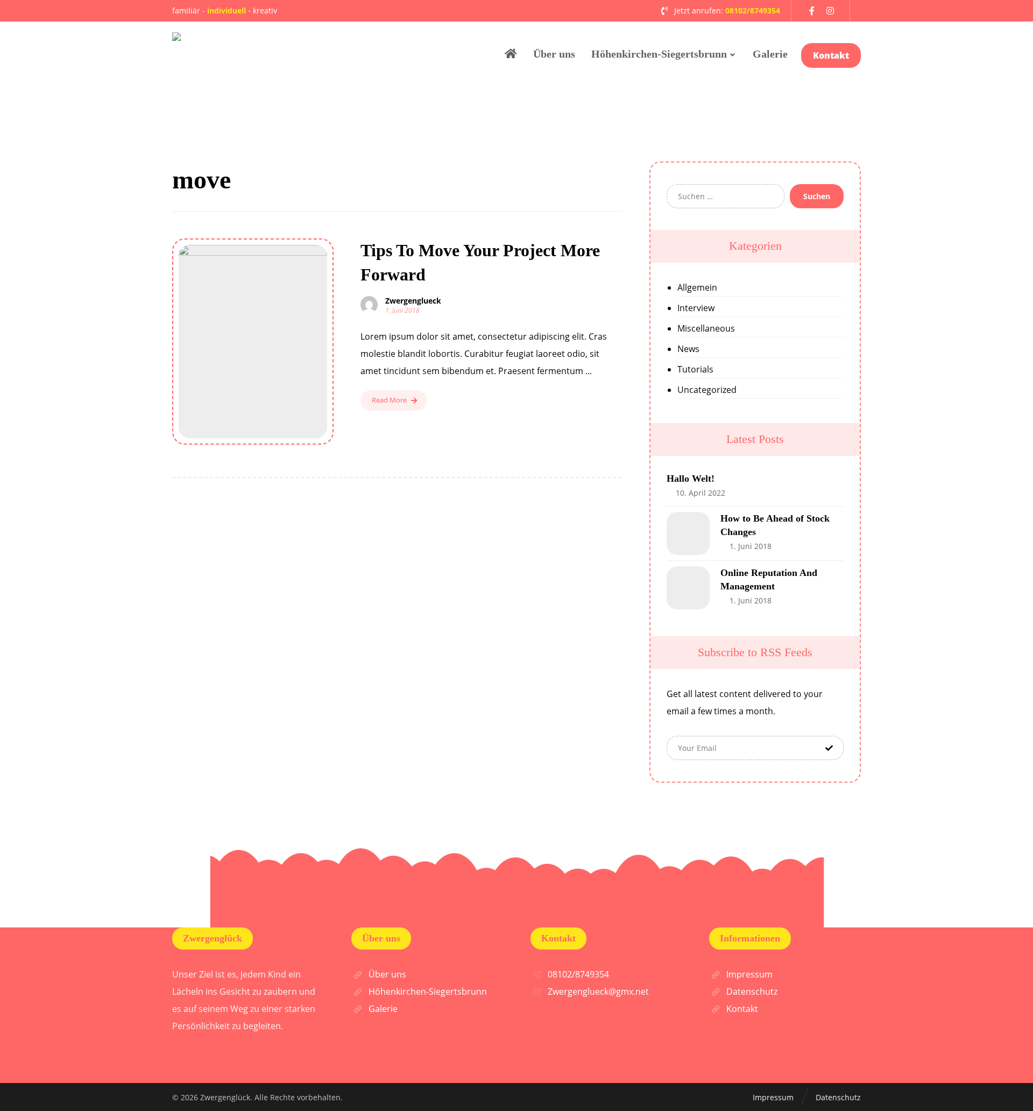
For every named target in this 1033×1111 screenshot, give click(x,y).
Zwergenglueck (413, 301)
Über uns (387, 974)
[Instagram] (830, 10)
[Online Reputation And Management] (688, 587)
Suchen (816, 196)
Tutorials (695, 369)
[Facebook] (811, 10)
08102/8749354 (578, 974)
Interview (695, 308)
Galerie (383, 1009)
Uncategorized (707, 390)
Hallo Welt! (690, 478)
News (688, 349)
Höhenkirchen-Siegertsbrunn (428, 991)
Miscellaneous (706, 328)
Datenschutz (751, 991)
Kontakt (742, 1009)
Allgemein (697, 287)
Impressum (749, 974)
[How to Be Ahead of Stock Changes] (688, 533)
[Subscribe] (829, 747)
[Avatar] (369, 304)
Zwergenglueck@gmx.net (598, 991)
